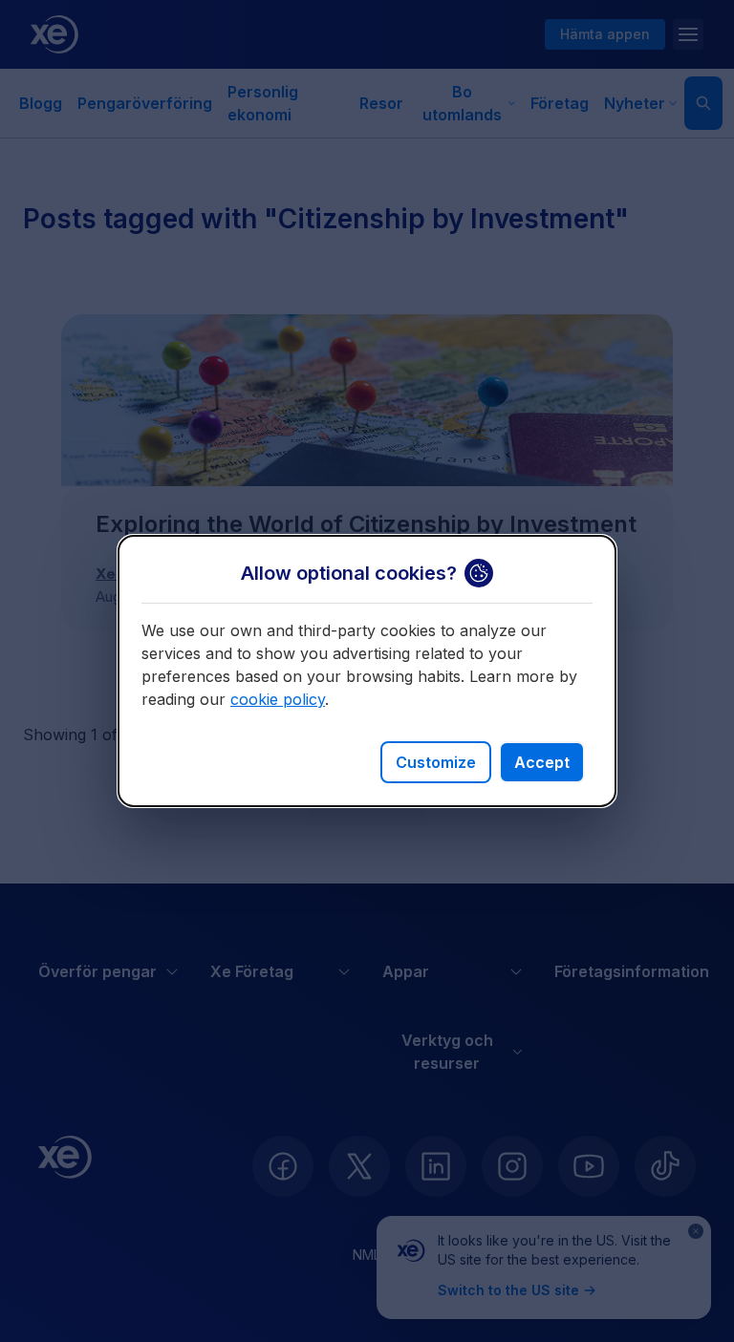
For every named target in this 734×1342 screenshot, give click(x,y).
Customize (436, 762)
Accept (542, 762)
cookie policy (277, 699)
